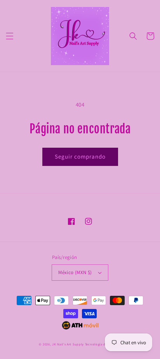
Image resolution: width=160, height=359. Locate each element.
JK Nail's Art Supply (68, 344)
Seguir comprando (80, 156)
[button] (9, 36)
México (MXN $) (75, 272)
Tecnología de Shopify (103, 344)
